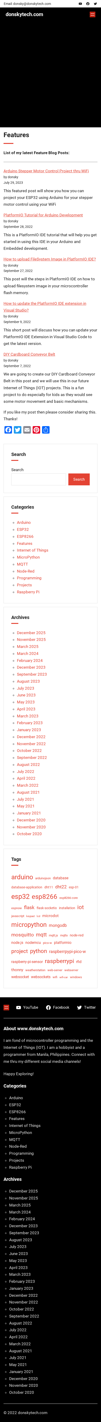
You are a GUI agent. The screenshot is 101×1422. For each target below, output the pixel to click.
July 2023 (25, 688)
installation (67, 908)
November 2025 (31, 639)
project (19, 951)
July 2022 (25, 771)
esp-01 (74, 887)
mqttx (64, 935)
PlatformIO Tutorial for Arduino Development (43, 215)
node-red (76, 935)
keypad (30, 916)
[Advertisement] (50, 77)
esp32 (20, 896)
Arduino (24, 522)
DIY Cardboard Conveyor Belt (29, 354)
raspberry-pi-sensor (27, 962)
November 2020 (31, 827)
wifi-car (63, 977)
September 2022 (32, 757)
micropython (29, 924)
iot (80, 907)
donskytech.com (24, 14)
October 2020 (29, 833)
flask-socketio (47, 908)
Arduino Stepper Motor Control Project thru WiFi (46, 171)
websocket (20, 977)
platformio (62, 942)
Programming (29, 578)
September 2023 (32, 674)
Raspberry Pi (28, 592)
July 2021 (25, 799)
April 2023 (26, 709)
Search (17, 469)
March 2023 (28, 716)
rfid (79, 962)
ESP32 (23, 529)
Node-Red (26, 571)
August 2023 (28, 681)
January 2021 (29, 813)
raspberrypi (59, 961)
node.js (17, 942)
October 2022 (29, 750)
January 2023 (29, 729)
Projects (24, 585)
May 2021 (26, 806)
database (60, 878)
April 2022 (26, 778)
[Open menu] (92, 14)
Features (24, 543)
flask (29, 907)
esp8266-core (68, 898)
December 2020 (31, 820)
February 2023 (30, 722)
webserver (71, 970)
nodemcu (33, 942)
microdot (50, 915)
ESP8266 (25, 536)
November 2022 (31, 743)
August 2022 (28, 764)
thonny (17, 969)
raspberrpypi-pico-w (67, 951)
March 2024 (28, 653)
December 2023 (31, 667)
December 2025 (31, 632)
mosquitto (22, 935)
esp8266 (44, 896)
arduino (22, 877)
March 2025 (28, 646)
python (38, 951)
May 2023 (26, 702)
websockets (40, 977)
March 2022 (28, 785)
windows (76, 977)
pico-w (47, 943)
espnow (16, 908)
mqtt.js (53, 935)
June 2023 (26, 695)
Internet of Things (32, 550)
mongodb (58, 925)
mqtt (41, 935)
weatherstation (35, 970)
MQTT (22, 564)
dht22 (61, 887)
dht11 (48, 887)
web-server (54, 970)
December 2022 (31, 736)
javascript (17, 916)
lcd (38, 916)
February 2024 (30, 660)
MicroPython (28, 557)
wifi (55, 977)
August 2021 (28, 792)
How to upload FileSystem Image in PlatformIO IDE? (50, 259)
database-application (26, 887)
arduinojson (43, 878)
